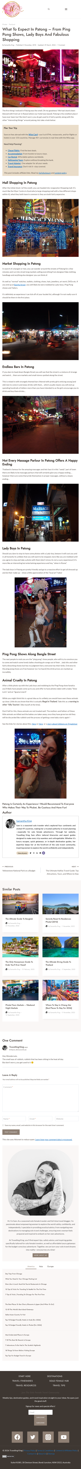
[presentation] (20, 904)
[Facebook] (40, 852)
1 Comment (61, 45)
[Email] (43, 852)
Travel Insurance (15, 166)
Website (59, 1119)
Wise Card (33, 134)
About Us (42, 1453)
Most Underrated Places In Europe (17, 1335)
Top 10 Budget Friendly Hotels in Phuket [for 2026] (23, 1325)
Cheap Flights (14, 150)
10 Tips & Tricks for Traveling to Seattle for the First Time (25, 1289)
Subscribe (40, 1417)
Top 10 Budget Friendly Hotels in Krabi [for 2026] (23, 1320)
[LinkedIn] (37, 852)
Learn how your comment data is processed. (53, 1139)
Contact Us (32, 1453)
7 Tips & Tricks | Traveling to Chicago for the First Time (25, 1294)
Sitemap (51, 1453)
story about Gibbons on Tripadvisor (62, 724)
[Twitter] (30, 852)
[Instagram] (33, 852)
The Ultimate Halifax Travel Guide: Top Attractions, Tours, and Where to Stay (62, 870)
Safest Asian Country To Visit (15, 1315)
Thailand (12, 24)
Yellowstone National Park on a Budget (18, 869)
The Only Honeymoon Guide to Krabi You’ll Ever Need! (19, 963)
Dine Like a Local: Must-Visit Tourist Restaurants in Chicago (26, 1284)
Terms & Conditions (45, 1450)
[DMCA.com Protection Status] (40, 1456)
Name (6, 1119)
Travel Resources (26, 1385)
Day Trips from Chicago (13, 1274)
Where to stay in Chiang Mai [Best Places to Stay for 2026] (59, 1007)
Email (33, 1119)
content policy (60, 173)
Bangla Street (20, 284)
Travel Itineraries (22, 1380)
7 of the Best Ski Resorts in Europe (18, 1340)
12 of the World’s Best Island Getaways (19, 1309)
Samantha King (9, 45)
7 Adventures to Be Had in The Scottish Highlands (23, 1345)
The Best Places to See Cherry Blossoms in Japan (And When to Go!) (29, 1304)
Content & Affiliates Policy (66, 1450)
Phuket (4, 24)
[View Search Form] (49, 9)
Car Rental (12, 157)
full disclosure (45, 173)
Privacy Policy (30, 1450)
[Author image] (7, 923)
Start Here (25, 1376)
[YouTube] (63, 1437)
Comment (8, 1087)
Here (34, 724)
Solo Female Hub (59, 1380)
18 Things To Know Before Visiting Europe (20, 1350)
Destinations (54, 1376)
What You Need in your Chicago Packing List (21, 1279)
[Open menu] (66, 9)
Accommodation (15, 153)
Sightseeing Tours (15, 160)
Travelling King (16, 1047)
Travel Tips (59, 1385)
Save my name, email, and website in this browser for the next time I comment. (34, 1125)
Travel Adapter (14, 163)
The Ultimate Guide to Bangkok (19, 918)
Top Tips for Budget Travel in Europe (18, 1356)
